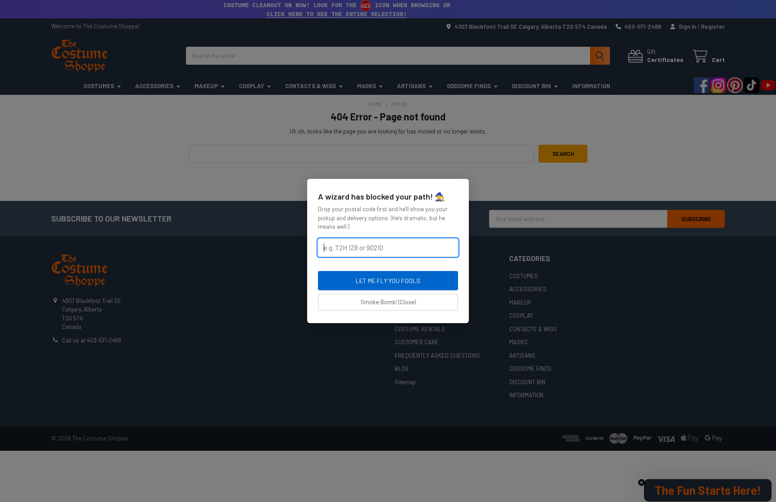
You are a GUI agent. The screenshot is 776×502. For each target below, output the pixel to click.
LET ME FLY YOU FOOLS (388, 280)
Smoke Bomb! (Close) (388, 302)
